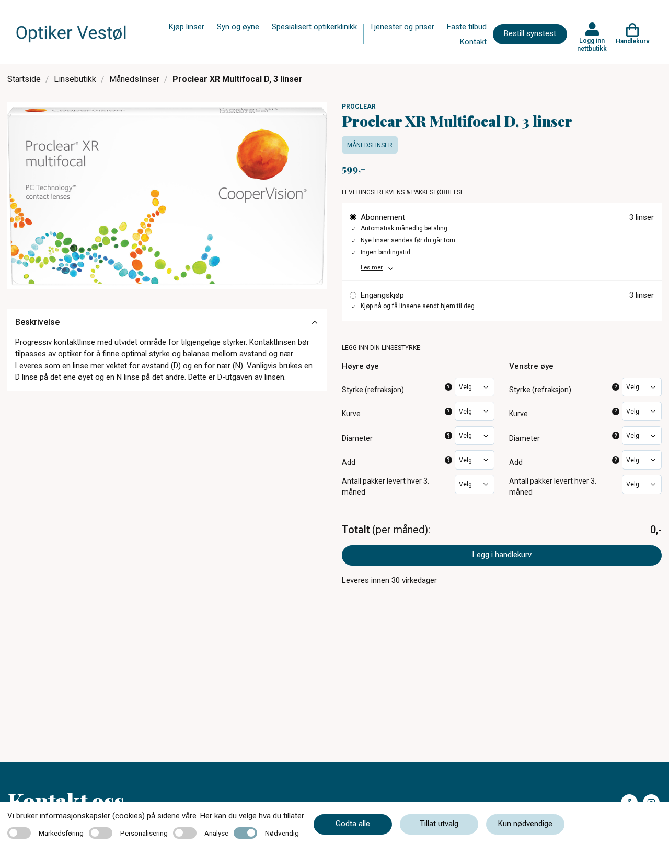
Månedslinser (134, 79)
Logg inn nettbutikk (592, 44)
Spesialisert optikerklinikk (314, 26)
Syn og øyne (238, 26)
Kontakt (473, 41)
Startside (24, 79)
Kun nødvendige (525, 823)
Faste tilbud (467, 26)
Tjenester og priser (402, 26)
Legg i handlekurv (502, 554)
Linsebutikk (75, 79)
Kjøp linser (186, 26)
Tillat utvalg (439, 823)
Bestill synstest (530, 33)
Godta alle (353, 823)
